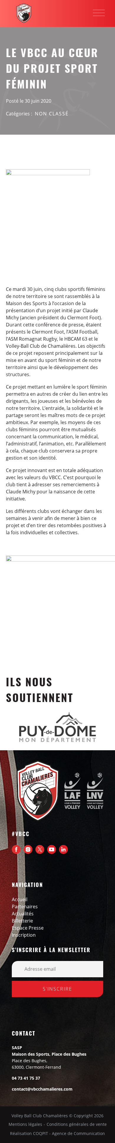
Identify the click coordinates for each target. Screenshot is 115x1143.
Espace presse (28, 928)
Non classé (52, 113)
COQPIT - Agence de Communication (69, 1133)
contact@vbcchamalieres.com (42, 1089)
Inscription (24, 935)
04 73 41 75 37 (26, 1078)
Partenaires (25, 906)
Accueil (19, 899)
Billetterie (22, 920)
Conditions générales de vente (77, 1124)
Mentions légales (25, 1124)
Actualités (23, 913)
